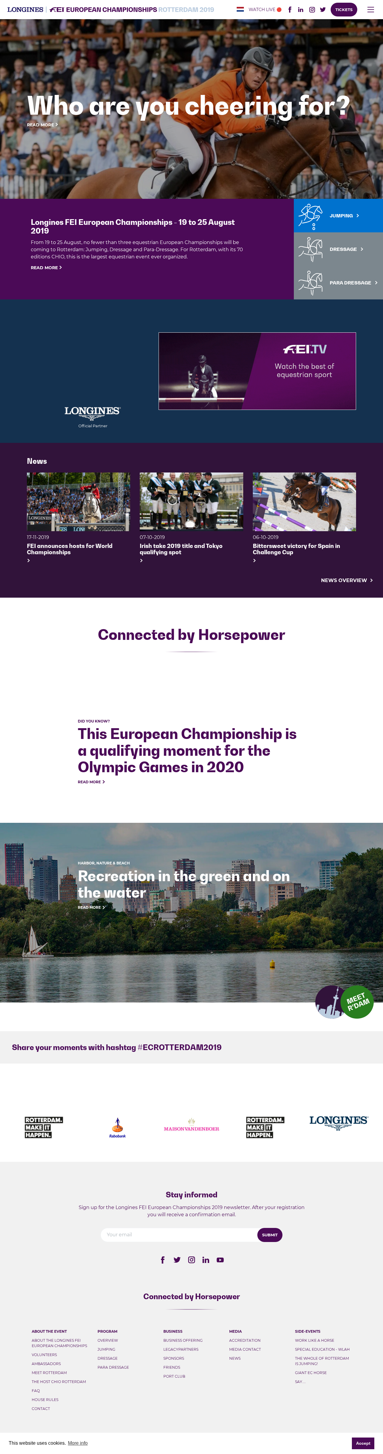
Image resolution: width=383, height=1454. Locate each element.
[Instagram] (191, 1260)
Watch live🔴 (265, 9)
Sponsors (173, 1358)
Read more (40, 124)
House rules (45, 1399)
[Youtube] (220, 1260)
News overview (345, 580)
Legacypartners (180, 1349)
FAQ (36, 1390)
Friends (171, 1367)
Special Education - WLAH (322, 1349)
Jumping (106, 1349)
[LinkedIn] (300, 9)
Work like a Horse (314, 1340)
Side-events (307, 1331)
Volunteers (44, 1354)
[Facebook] (162, 1260)
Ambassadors (46, 1363)
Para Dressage (113, 1367)
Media (235, 1331)
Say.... (300, 1381)
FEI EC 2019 (110, 10)
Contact (41, 1408)
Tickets (343, 9)
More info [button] (78, 1443)
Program (107, 1331)
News (235, 1358)
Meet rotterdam (49, 1372)
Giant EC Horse (311, 1372)
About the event (49, 1331)
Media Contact (245, 1349)
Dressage (108, 1358)
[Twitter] (177, 1260)
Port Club (174, 1376)
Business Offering (183, 1340)
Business (173, 1331)
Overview (108, 1340)
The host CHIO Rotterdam (59, 1381)
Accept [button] (363, 1443)
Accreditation (245, 1340)
